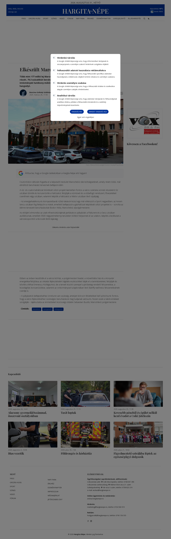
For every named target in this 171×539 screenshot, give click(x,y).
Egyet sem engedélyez (85, 117)
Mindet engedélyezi (98, 112)
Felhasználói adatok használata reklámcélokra (81, 70)
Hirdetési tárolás (66, 57)
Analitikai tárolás (66, 95)
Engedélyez (77, 112)
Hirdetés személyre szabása (71, 83)
